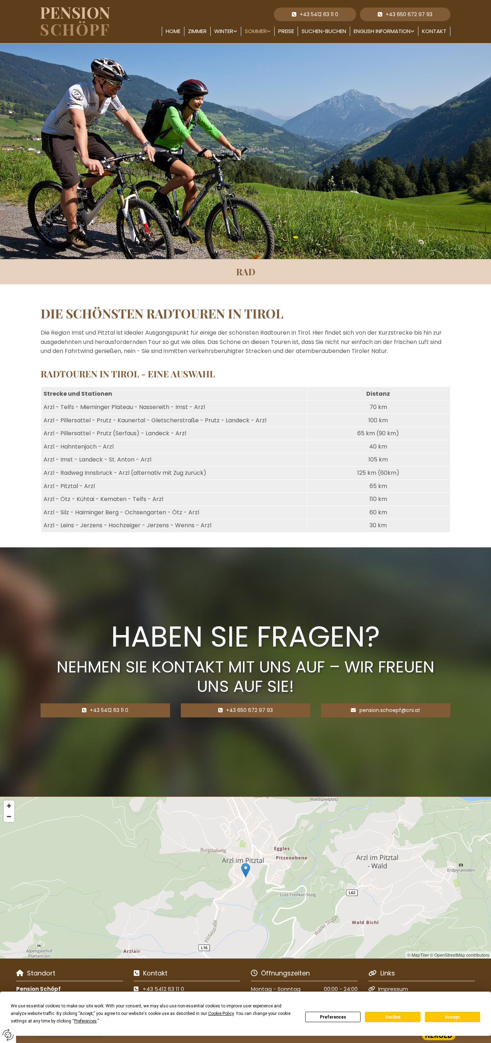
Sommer (256, 31)
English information (382, 31)
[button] (405, 14)
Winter (223, 31)
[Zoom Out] (9, 816)
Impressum (393, 989)
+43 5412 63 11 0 (163, 989)
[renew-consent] (8, 1035)
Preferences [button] (85, 1021)
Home (173, 31)
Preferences (333, 1017)
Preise (286, 31)
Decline (392, 1017)
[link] (226, 31)
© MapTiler (418, 955)
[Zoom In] (9, 805)
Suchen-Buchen (324, 31)
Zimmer (197, 31)
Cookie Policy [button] (221, 1013)
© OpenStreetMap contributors (459, 955)
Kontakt (434, 31)
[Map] (245, 878)
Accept (452, 1017)
